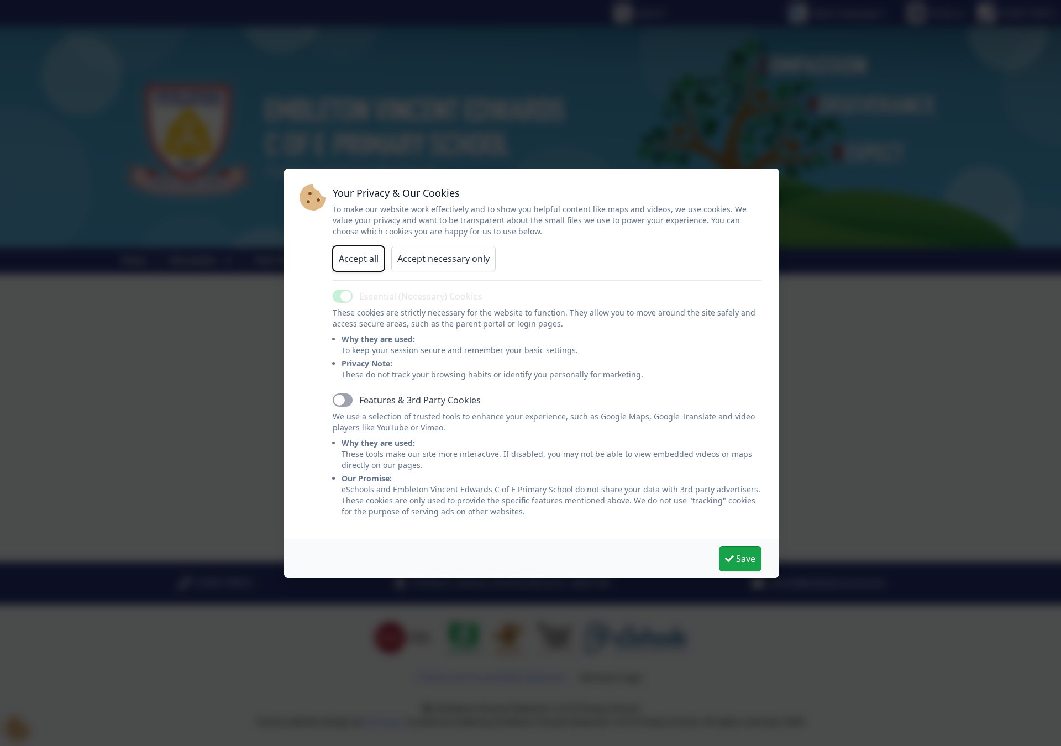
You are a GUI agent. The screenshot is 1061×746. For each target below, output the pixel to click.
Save (744, 559)
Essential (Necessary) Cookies (420, 296)
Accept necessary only (443, 259)
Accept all (359, 259)
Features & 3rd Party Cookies (420, 400)
